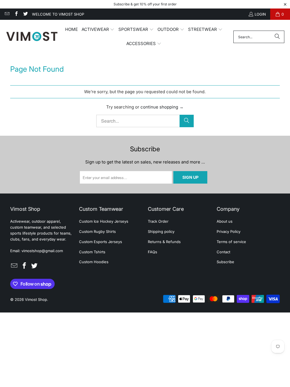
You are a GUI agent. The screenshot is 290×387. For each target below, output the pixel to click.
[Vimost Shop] (32, 37)
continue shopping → (162, 107)
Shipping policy (161, 231)
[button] (98, 30)
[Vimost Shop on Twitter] (25, 14)
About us (225, 221)
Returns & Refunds (164, 241)
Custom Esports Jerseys (100, 241)
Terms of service (231, 241)
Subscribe (225, 262)
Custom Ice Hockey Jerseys (103, 221)
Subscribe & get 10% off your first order (145, 4)
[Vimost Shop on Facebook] (15, 14)
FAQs (152, 252)
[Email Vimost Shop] (6, 14)
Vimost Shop (36, 299)
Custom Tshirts (92, 252)
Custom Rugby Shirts (97, 231)
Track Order (158, 221)
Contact (223, 252)
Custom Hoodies (93, 262)
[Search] (277, 37)
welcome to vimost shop (58, 14)
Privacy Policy (228, 231)
